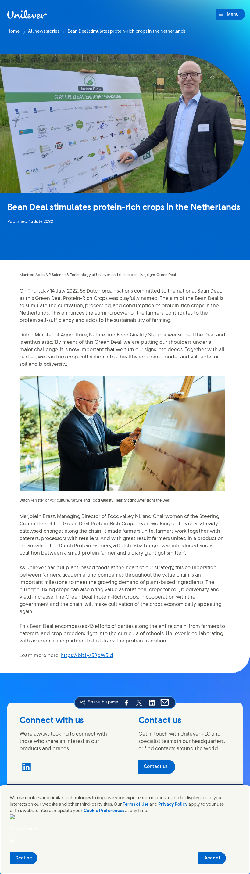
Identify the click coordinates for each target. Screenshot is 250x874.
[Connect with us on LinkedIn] (26, 767)
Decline (23, 858)
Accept (212, 858)
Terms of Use (135, 804)
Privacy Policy (173, 804)
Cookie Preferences (104, 811)
